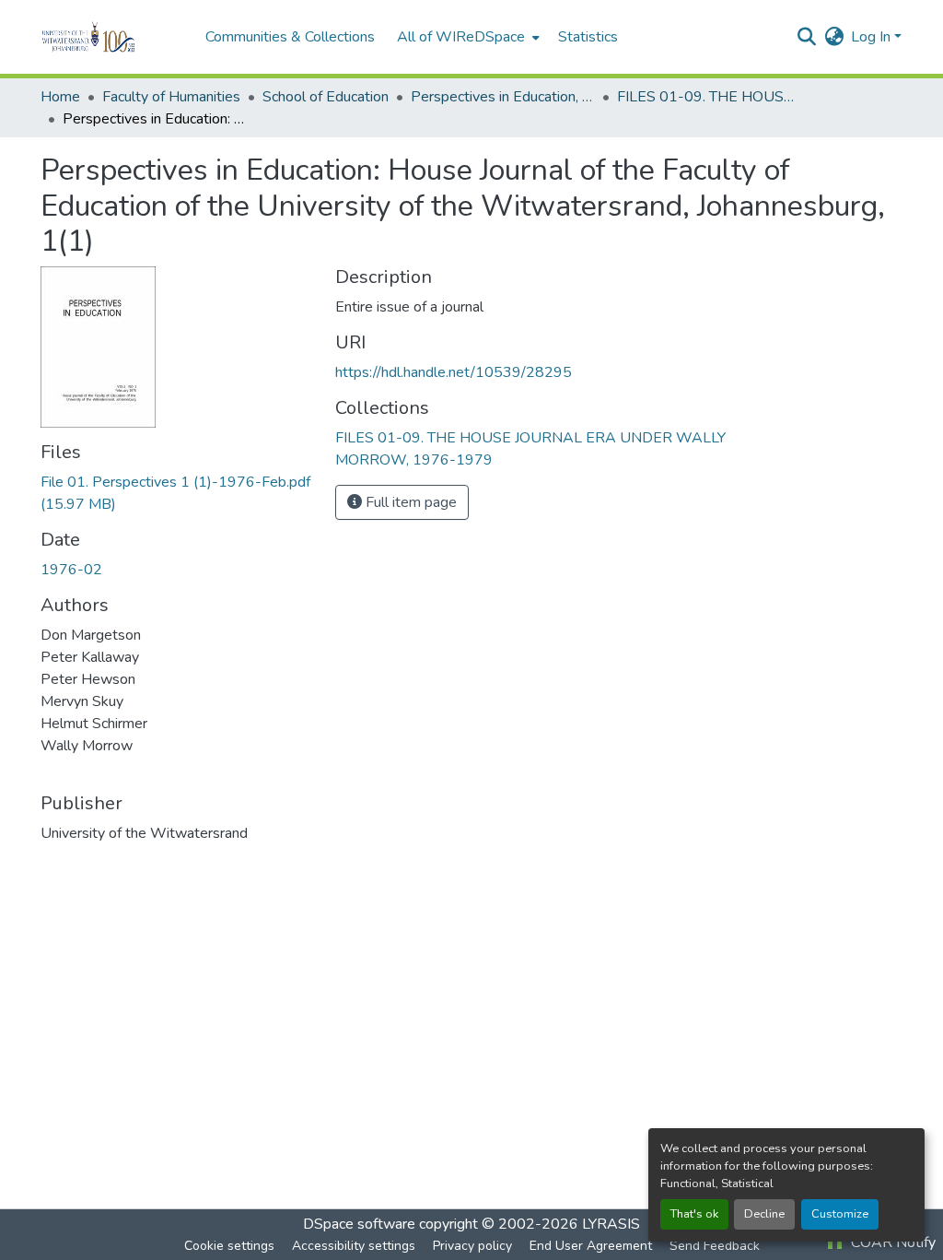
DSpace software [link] (359, 1224)
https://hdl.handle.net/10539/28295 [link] (453, 372)
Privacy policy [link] (472, 1245)
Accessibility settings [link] (353, 1245)
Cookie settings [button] (229, 1245)
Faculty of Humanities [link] (171, 97)
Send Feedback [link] (714, 1245)
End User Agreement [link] (591, 1245)
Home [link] (60, 97)
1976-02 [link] (71, 569)
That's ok (694, 1214)
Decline (764, 1214)
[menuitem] (466, 37)
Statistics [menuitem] (588, 37)
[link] (177, 493)
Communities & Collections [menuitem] (290, 37)
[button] (114, 36)
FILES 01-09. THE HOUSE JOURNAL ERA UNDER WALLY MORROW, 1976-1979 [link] (709, 97)
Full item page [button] (409, 502)
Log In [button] (872, 37)
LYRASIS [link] (611, 1224)
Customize (839, 1214)
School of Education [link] (325, 97)
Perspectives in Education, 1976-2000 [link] (503, 97)
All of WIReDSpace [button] (461, 37)
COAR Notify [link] (891, 1242)
